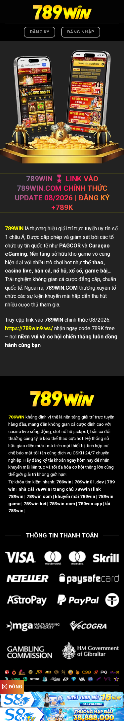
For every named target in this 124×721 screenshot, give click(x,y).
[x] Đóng (12, 686)
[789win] (62, 11)
